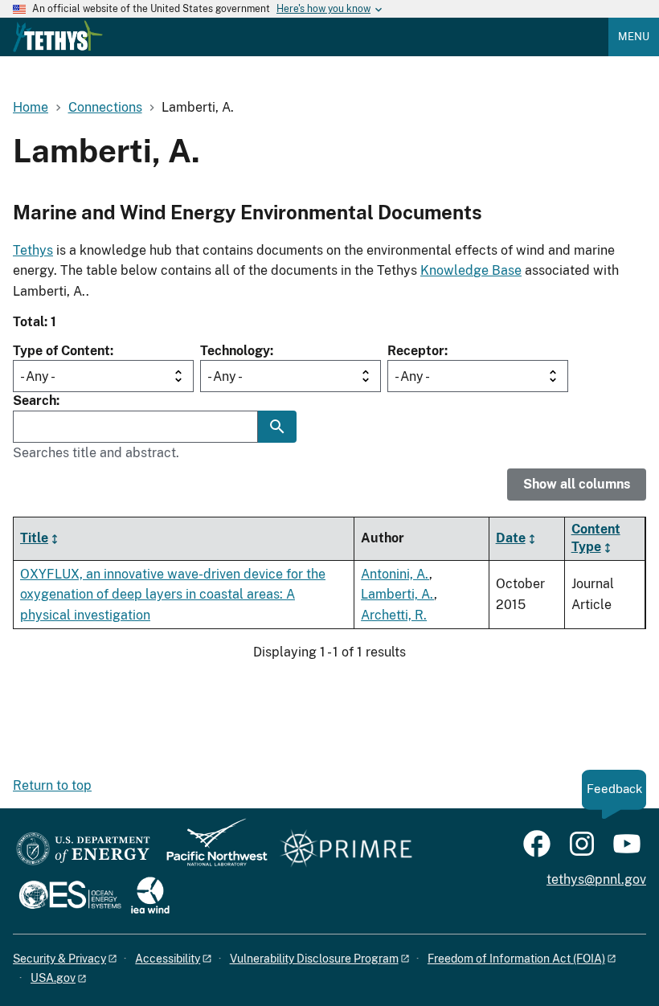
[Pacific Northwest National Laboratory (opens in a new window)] (210, 849)
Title (34, 538)
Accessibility (167, 958)
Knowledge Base (471, 270)
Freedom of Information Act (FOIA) (516, 958)
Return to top (52, 785)
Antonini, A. (395, 574)
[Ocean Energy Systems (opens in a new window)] (71, 896)
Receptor (415, 350)
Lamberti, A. (397, 594)
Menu (633, 37)
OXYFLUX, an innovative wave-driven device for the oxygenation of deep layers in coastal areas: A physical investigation (172, 594)
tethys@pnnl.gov (596, 879)
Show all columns (576, 484)
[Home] (58, 36)
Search (34, 400)
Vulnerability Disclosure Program (314, 958)
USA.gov (53, 977)
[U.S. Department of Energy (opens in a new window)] (83, 849)
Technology (235, 350)
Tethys (33, 250)
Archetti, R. (394, 615)
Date (511, 538)
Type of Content (61, 350)
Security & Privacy (59, 958)
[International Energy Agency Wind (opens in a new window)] (150, 896)
